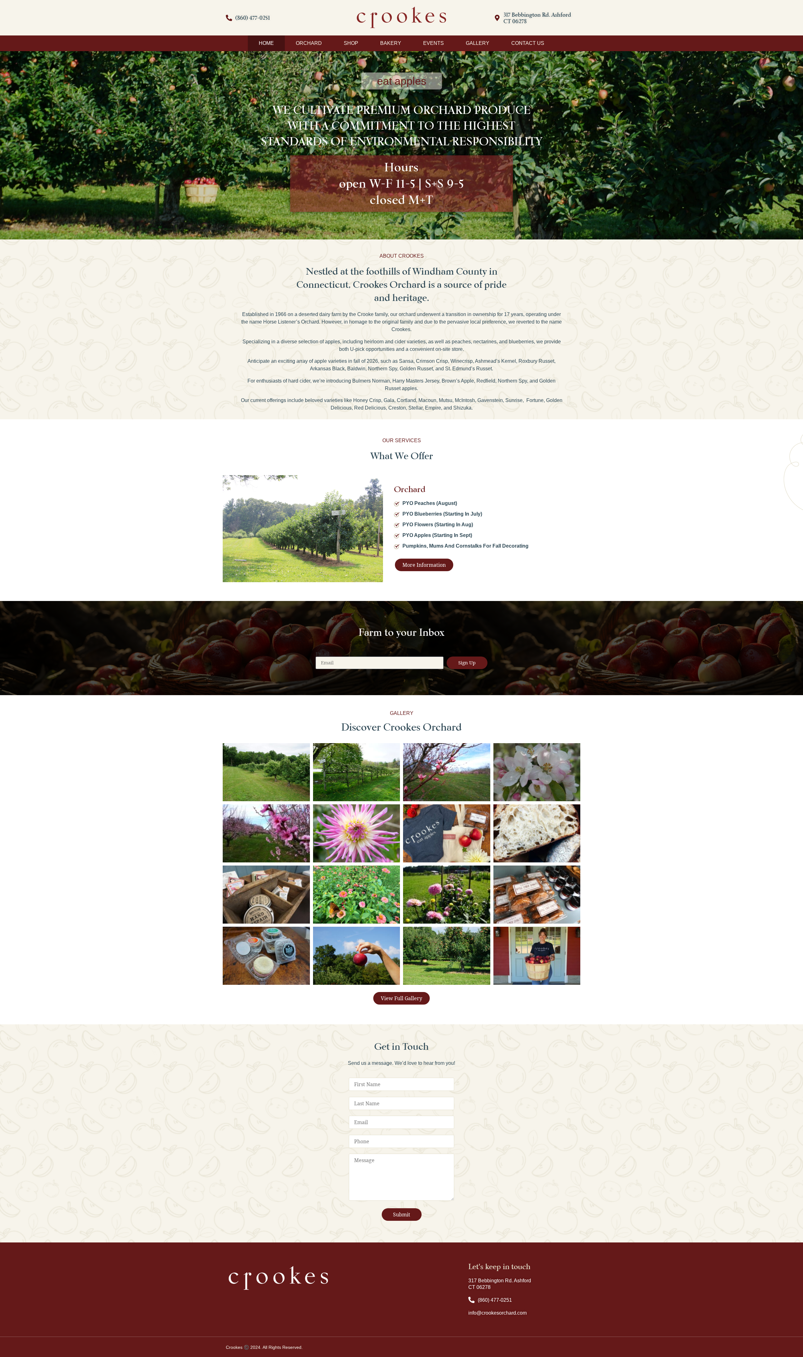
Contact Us (527, 43)
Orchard (309, 43)
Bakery (390, 43)
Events (433, 43)
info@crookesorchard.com (497, 1313)
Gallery (477, 43)
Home (266, 43)
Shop (351, 43)
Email (322, 654)
